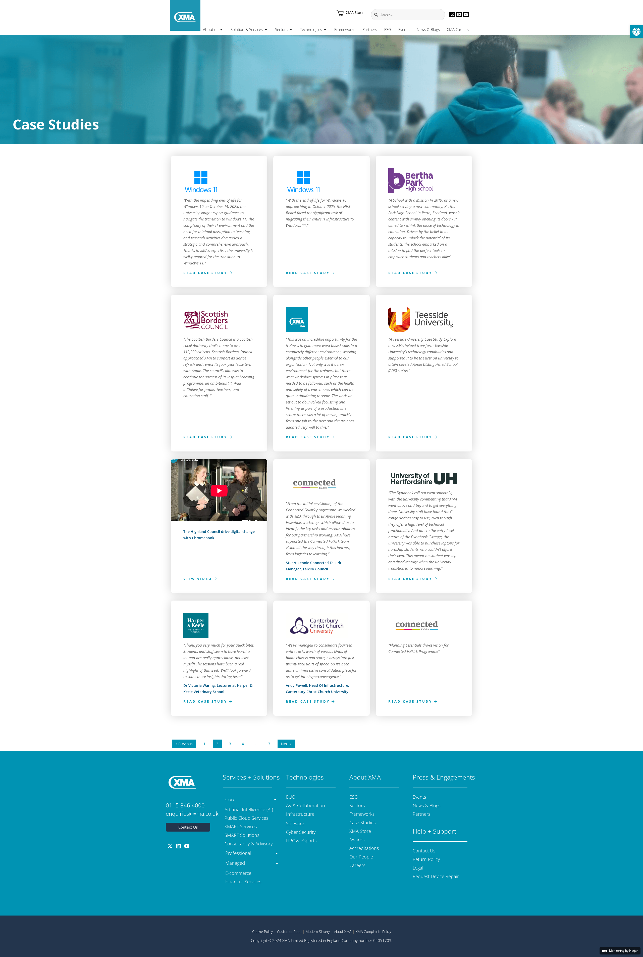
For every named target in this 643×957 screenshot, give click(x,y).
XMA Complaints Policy (373, 931)
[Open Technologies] (325, 29)
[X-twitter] (452, 14)
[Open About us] (221, 29)
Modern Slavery (318, 931)
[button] (636, 31)
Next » (286, 743)
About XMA (342, 931)
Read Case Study (206, 272)
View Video (198, 578)
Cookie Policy (262, 931)
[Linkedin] (459, 14)
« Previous (184, 743)
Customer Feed (289, 931)
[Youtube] (466, 14)
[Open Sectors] (291, 29)
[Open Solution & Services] (266, 29)
